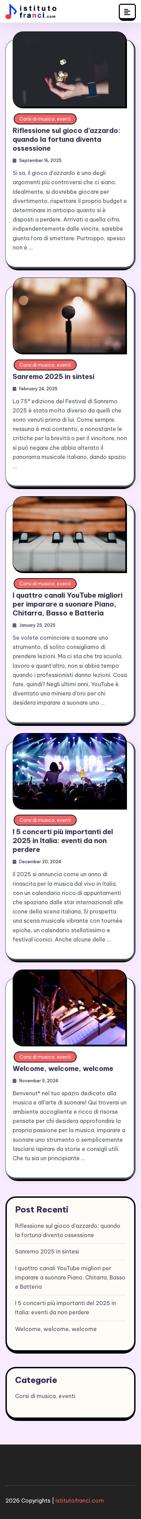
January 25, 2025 (37, 625)
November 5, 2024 (38, 1080)
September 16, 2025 (40, 160)
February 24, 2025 (38, 388)
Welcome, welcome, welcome (63, 1068)
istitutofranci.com (79, 1500)
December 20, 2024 (40, 861)
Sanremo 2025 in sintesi (53, 376)
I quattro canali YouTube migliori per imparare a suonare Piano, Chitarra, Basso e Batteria (68, 604)
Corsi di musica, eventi (45, 119)
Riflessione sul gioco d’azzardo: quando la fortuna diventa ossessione (66, 139)
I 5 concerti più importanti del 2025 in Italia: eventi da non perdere (63, 840)
